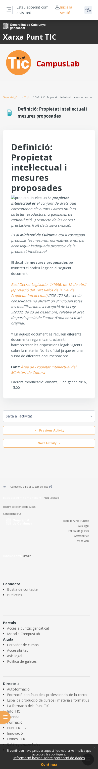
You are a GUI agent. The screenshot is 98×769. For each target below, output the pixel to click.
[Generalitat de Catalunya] (24, 25)
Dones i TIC (16, 738)
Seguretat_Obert (12, 97)
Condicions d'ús (12, 514)
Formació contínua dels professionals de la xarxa (47, 694)
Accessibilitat (81, 536)
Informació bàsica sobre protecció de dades (49, 757)
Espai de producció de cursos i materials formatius (48, 700)
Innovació (15, 733)
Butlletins (14, 594)
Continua (49, 764)
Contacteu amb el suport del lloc (29, 486)
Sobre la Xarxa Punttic (76, 521)
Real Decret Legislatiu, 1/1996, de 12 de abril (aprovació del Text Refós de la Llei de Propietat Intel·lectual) (48, 290)
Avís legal (83, 526)
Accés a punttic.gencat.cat (28, 628)
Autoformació (18, 689)
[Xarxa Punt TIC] (18, 62)
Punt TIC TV (16, 727)
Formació (15, 722)
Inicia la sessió (66, 10)
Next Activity (47, 443)
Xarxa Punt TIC (29, 37)
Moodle (27, 556)
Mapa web (83, 541)
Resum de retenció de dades (19, 506)
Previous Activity (51, 430)
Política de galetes (78, 531)
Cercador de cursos (23, 644)
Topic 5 (28, 97)
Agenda (13, 716)
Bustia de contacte (22, 589)
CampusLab (58, 63)
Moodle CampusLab (23, 633)
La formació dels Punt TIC (28, 705)
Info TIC (13, 711)
